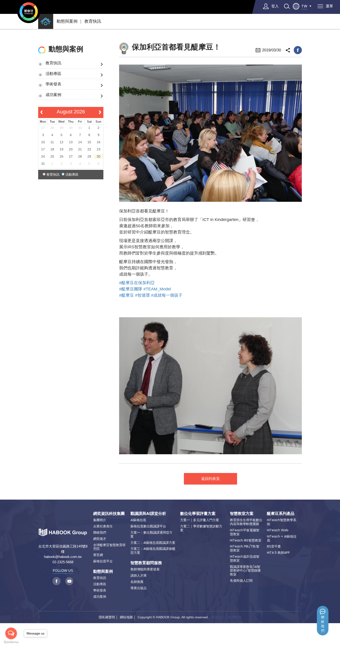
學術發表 (53, 84)
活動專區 (53, 73)
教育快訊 (92, 21)
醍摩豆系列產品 (280, 513)
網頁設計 (217, 617)
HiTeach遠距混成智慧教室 (244, 558)
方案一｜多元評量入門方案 (199, 520)
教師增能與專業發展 (145, 569)
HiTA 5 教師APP (278, 552)
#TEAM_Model (157, 289)
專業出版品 (138, 588)
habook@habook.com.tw (63, 557)
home (45, 21)
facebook (298, 50)
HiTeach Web (277, 530)
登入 (275, 6)
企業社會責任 (103, 526)
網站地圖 (126, 617)
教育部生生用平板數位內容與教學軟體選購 (246, 522)
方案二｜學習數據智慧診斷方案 (201, 528)
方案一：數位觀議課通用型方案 (151, 534)
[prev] (41, 112)
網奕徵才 (99, 538)
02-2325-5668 (63, 562)
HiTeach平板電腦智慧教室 (244, 532)
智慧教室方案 (241, 513)
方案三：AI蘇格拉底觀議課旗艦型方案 (152, 550)
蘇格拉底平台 (103, 561)
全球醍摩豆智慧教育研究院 (109, 547)
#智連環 (142, 295)
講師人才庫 (138, 575)
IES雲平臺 (274, 546)
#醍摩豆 (126, 295)
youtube (69, 581)
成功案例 (53, 94)
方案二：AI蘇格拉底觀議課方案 (152, 542)
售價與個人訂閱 (241, 580)
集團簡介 (99, 520)
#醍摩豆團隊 (130, 289)
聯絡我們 (322, 624)
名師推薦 (136, 581)
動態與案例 (67, 21)
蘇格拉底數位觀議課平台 (148, 526)
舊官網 (98, 555)
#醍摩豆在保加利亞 (137, 282)
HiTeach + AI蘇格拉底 (282, 538)
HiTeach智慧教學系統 (281, 522)
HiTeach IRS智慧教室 (245, 540)
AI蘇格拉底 (138, 520)
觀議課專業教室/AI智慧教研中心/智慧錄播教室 (245, 570)
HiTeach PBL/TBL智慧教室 (244, 548)
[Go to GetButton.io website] (11, 642)
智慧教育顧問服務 (146, 562)
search (286, 6)
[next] (99, 112)
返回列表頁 (210, 479)
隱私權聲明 (107, 617)
